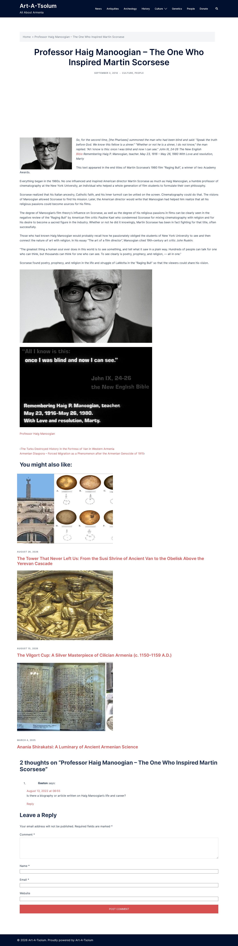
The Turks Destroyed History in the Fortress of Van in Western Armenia (67, 449)
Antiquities (113, 8)
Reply (30, 804)
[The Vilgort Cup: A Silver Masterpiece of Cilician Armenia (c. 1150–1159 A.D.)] (65, 605)
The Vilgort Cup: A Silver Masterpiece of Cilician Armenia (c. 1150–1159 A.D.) (94, 655)
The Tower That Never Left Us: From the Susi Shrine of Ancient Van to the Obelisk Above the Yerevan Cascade (110, 561)
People (191, 8)
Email (24, 879)
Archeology (130, 8)
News (98, 8)
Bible (79, 154)
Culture (159, 8)
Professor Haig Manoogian (37, 433)
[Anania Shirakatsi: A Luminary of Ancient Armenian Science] (65, 696)
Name (25, 866)
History (146, 8)
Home (27, 37)
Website (25, 893)
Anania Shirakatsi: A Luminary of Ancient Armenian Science (77, 746)
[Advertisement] (119, 106)
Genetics (177, 8)
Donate (204, 8)
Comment (27, 834)
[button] (217, 8)
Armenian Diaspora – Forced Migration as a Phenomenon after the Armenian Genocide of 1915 (82, 453)
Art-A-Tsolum (38, 5)
